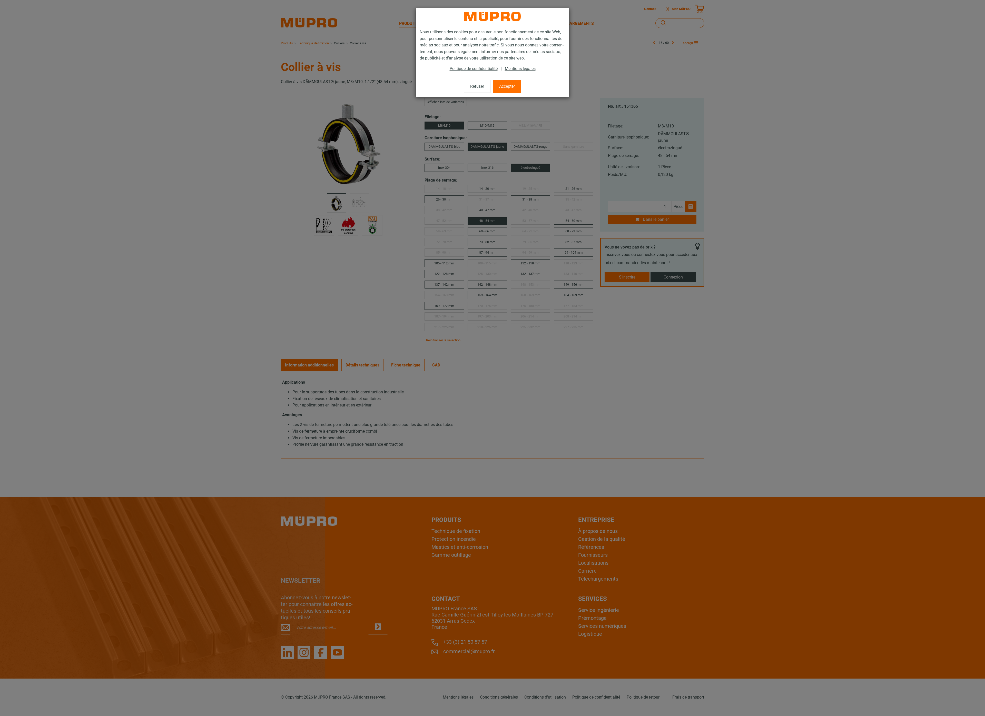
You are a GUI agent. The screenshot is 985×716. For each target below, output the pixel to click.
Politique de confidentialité (474, 68)
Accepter (507, 86)
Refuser (477, 86)
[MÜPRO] (492, 16)
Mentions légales (520, 68)
